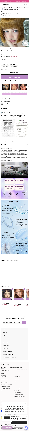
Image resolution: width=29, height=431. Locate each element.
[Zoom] (27, 44)
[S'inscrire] (24, 322)
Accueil (2, 11)
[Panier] (23, 4)
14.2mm (8, 286)
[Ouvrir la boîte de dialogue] (26, 428)
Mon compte (3, 375)
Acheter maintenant (14, 77)
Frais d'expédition (4, 69)
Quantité (3, 59)
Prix (2, 54)
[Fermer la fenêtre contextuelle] (26, 416)
